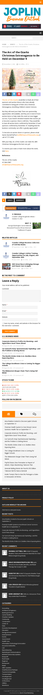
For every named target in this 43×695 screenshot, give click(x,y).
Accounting (5, 608)
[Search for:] (21, 38)
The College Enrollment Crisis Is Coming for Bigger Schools (21, 364)
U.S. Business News (10, 336)
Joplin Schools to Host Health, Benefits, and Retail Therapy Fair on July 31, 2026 (23, 564)
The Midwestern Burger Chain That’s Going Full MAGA (19, 372)
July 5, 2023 (17, 259)
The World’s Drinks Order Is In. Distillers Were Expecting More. (19, 357)
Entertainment (6, 635)
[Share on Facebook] (4, 94)
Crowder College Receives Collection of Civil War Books (25, 243)
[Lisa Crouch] (4, 587)
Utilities (4, 683)
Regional (5, 661)
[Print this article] (28, 94)
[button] (40, 2)
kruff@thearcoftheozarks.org (28, 135)
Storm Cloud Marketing (26, 693)
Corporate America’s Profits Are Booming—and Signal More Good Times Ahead (20, 342)
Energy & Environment (9, 632)
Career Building (7, 615)
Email (4, 311)
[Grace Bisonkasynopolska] (4, 565)
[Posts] (8, 414)
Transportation (7, 674)
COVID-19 (5, 624)
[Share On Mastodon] (38, 94)
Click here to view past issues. (11, 510)
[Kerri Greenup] (4, 597)
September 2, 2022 (19, 247)
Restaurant (5, 663)
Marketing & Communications (11, 652)
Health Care (6, 641)
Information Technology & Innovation (13, 643)
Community (5, 619)
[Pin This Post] (18, 94)
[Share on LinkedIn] (14, 94)
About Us (6, 489)
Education (5, 630)
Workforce (5, 685)
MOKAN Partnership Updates (11, 654)
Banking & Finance (8, 613)
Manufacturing (6, 650)
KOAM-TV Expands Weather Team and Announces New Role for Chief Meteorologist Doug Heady (24, 553)
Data (3, 626)
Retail (4, 665)
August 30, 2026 (8, 345)
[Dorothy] (4, 576)
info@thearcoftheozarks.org (12, 165)
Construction (6, 621)
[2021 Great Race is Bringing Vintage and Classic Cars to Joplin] (6, 266)
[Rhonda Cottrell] (4, 554)
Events (4, 637)
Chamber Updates (8, 617)
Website (5, 317)
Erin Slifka (21, 64)
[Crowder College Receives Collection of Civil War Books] (6, 245)
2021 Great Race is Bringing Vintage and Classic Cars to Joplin (25, 265)
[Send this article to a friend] (23, 94)
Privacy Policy (8, 498)
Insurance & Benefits (8, 646)
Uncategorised (6, 676)
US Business (6, 681)
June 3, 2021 (17, 268)
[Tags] (21, 414)
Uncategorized (6, 679)
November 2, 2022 (9, 64)
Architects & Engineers (9, 610)
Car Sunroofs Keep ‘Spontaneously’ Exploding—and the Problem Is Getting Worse (21, 350)
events (10, 200)
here (7, 151)
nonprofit (20, 200)
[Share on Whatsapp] (33, 94)
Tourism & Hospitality (8, 672)
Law (3, 648)
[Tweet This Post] (9, 94)
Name (4, 305)
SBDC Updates (6, 668)
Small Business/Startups (10, 670)
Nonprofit (5, 657)
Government (6, 639)
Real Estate (5, 659)
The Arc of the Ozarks (10, 100)
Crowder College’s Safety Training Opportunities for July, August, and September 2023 (25, 255)
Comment (5, 289)
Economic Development (9, 628)
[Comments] (34, 414)
